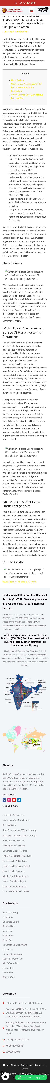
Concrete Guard (11, 921)
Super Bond (8, 935)
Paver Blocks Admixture (15, 860)
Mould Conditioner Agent (15, 876)
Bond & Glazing (10, 912)
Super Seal (8, 930)
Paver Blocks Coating (13, 871)
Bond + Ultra (9, 926)
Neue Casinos (17, 80)
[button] (31, 10)
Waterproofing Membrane (16, 820)
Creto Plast (8, 967)
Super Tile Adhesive (12, 958)
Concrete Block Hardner (15, 850)
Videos (25, 1068)
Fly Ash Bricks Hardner (14, 840)
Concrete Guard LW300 (15, 944)
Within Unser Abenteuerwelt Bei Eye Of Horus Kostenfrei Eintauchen (26, 87)
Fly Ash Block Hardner (14, 845)
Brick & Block (9, 825)
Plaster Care (9, 977)
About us (15, 1065)
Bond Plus (8, 940)
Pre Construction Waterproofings (19, 835)
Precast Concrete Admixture (17, 855)
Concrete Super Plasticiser (16, 891)
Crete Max (8, 972)
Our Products (27, 1065)
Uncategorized (11, 31)
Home (6, 1065)
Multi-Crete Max (11, 963)
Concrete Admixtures (13, 815)
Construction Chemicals (15, 886)
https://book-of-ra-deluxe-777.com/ (20, 581)
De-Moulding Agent (13, 954)
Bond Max (8, 917)
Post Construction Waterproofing (19, 830)
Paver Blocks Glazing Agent (16, 865)
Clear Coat (8, 949)
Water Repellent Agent (14, 881)
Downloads (40, 1065)
